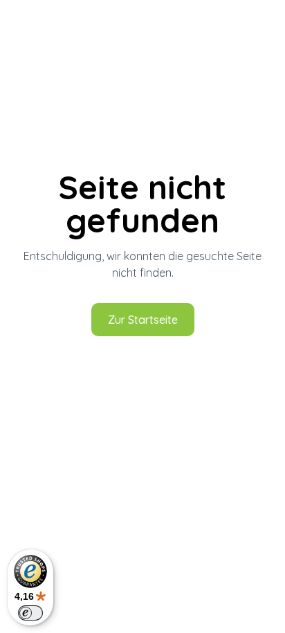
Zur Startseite (143, 320)
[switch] (30, 613)
